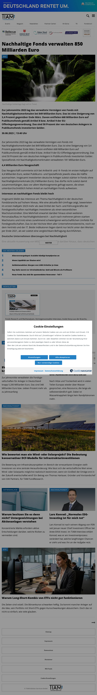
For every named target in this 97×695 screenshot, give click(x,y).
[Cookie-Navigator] (81, 371)
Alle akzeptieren (62, 357)
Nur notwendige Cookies (48, 363)
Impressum (38, 371)
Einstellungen (34, 357)
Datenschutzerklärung (54, 371)
